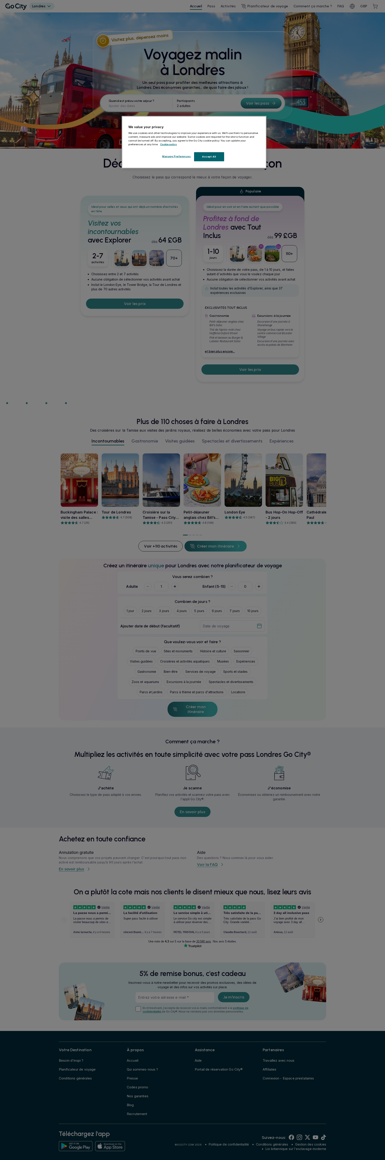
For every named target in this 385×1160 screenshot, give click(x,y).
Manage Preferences (176, 156)
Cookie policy (168, 144)
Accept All (209, 156)
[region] (194, 142)
